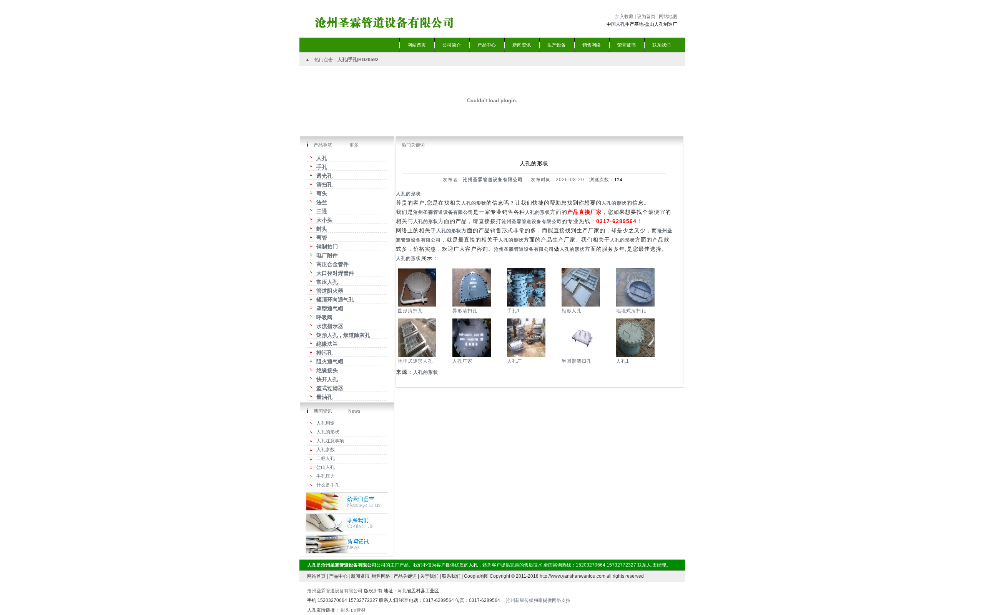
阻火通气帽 (329, 361)
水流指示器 (329, 326)
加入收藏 (624, 16)
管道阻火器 (329, 291)
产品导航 (323, 145)
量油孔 (324, 397)
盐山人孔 (325, 467)
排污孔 (324, 353)
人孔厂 (514, 361)
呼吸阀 (324, 317)
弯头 (321, 193)
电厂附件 (327, 255)
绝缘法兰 (327, 344)
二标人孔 (325, 458)
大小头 (324, 220)
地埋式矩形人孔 (415, 361)
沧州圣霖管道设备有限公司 (493, 179)
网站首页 (316, 576)
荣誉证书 (626, 45)
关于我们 (429, 576)
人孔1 (622, 361)
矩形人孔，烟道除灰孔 (343, 335)
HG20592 (368, 59)
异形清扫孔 (464, 310)
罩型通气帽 (329, 308)
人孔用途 (325, 423)
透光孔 (324, 176)
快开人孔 (327, 379)
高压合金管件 (332, 264)
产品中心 (338, 576)
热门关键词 (413, 145)
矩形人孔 (572, 310)
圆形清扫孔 (410, 310)
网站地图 (668, 16)
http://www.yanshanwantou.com (572, 576)
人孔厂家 (462, 361)
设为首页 (646, 16)
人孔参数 (325, 449)
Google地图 (476, 576)
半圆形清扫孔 (577, 361)
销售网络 (381, 576)
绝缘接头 (327, 370)
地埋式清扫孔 (631, 310)
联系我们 (451, 576)
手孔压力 (325, 476)
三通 (321, 211)
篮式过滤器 (329, 388)
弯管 (321, 238)
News (354, 411)
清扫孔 (324, 185)
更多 (353, 145)
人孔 (321, 158)
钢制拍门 (327, 246)
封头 (321, 229)
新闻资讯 (323, 411)
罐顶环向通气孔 (335, 300)
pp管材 (358, 610)
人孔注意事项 (330, 440)
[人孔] (410, 15)
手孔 (352, 59)
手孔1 (513, 310)
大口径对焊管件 (335, 273)
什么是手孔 (327, 485)
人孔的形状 (327, 432)
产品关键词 (405, 576)
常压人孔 (327, 282)
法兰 (321, 202)
